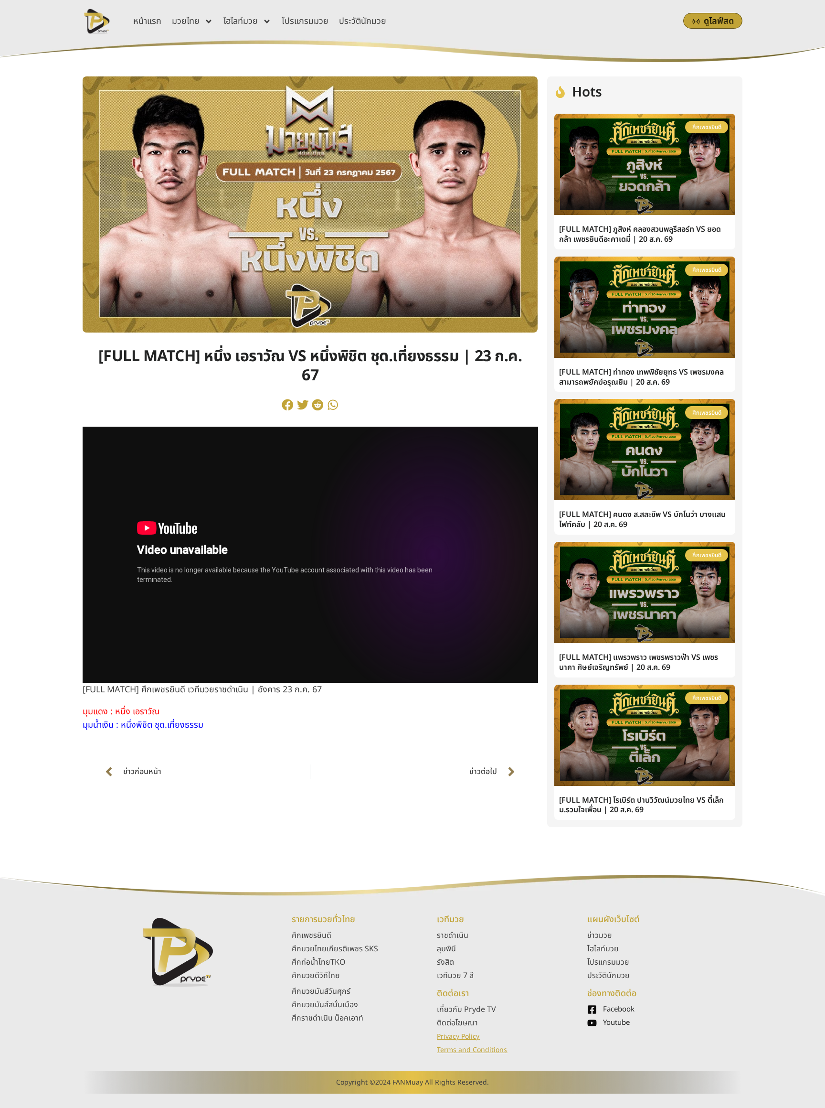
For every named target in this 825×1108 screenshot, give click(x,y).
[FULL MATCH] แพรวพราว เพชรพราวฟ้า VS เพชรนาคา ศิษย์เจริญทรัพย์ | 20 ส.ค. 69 (638, 662)
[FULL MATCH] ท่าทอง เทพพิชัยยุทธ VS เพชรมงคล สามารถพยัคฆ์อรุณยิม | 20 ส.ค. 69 (641, 377)
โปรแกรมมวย (305, 21)
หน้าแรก (147, 21)
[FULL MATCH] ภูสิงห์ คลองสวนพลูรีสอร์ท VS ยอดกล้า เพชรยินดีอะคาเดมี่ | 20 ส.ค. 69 (640, 234)
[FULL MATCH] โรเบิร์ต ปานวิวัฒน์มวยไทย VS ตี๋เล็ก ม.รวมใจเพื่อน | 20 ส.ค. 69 (641, 805)
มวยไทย (186, 21)
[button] (288, 404)
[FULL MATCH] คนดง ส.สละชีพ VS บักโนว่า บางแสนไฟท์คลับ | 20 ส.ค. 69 (642, 519)
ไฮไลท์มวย (240, 21)
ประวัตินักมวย (362, 21)
